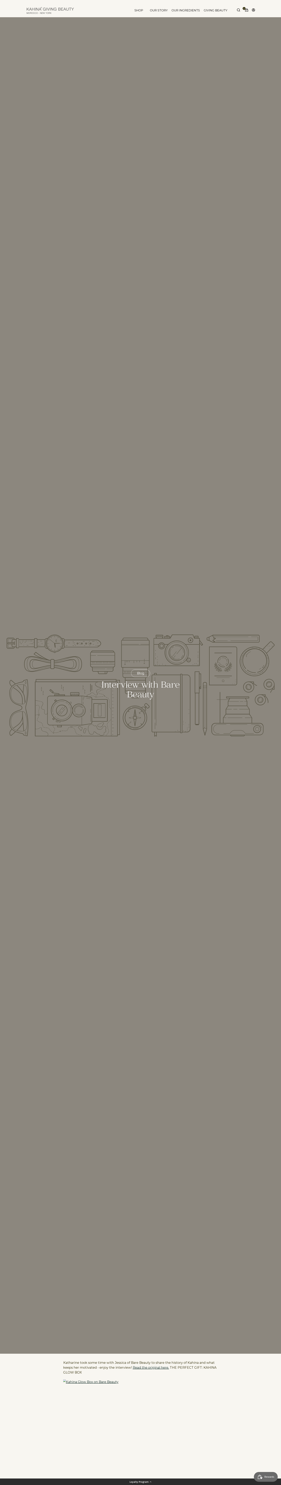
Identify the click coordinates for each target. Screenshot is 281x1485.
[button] (140, 1481)
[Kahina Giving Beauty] (50, 10)
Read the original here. (151, 1367)
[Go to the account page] (252, 10)
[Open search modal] (239, 10)
